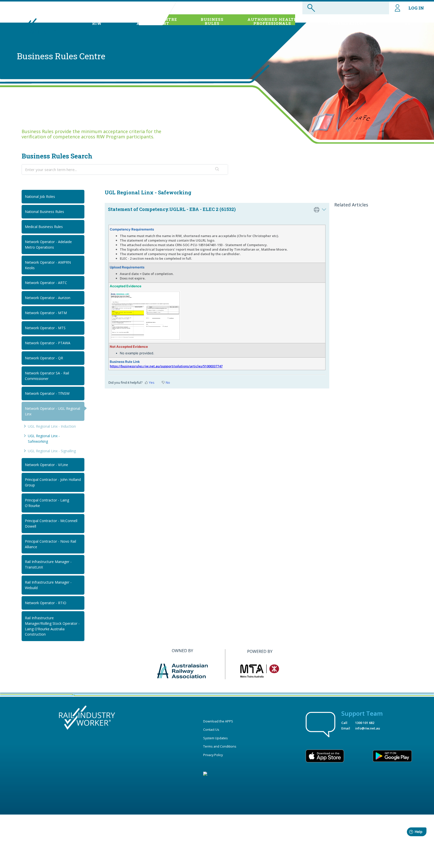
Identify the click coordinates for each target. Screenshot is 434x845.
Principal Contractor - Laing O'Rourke (47, 503)
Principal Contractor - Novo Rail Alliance (50, 544)
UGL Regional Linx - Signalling (52, 450)
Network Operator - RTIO (45, 602)
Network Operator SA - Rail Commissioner (47, 376)
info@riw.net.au (367, 728)
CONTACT (407, 21)
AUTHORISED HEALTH (272, 21)
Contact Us (211, 729)
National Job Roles (40, 196)
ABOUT (97, 21)
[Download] (208, 368)
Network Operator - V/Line (46, 464)
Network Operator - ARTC (46, 282)
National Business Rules (44, 211)
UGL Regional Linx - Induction (52, 426)
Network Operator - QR (44, 358)
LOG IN (416, 8)
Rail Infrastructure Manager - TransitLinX (48, 564)
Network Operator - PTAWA (47, 343)
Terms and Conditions (219, 746)
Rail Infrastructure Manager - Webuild (48, 585)
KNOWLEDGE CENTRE (153, 21)
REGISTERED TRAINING (347, 21)
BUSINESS (212, 21)
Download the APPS (218, 721)
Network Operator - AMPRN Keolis (48, 265)
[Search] (217, 169)
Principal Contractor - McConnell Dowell (51, 523)
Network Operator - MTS (45, 327)
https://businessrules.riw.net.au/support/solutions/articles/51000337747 (166, 366)
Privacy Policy (213, 755)
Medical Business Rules (44, 226)
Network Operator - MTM (46, 312)
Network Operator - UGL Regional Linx (52, 411)
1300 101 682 (364, 722)
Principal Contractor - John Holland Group (53, 482)
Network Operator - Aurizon (47, 297)
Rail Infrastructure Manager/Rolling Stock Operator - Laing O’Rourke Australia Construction (52, 626)
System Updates (215, 738)
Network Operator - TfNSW (47, 393)
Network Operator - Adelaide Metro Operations (48, 244)
